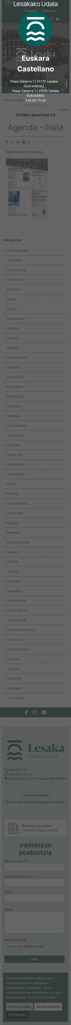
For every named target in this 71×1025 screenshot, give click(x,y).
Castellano (35, 69)
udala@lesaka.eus (35, 105)
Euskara (36, 58)
